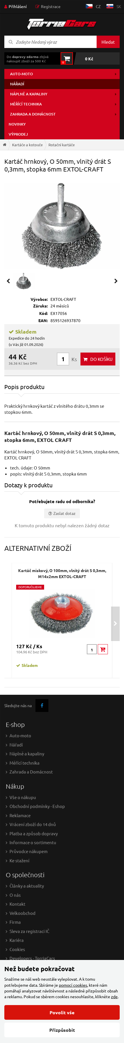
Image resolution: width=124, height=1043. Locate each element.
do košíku (101, 359)
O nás (15, 895)
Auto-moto (21, 73)
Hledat (108, 42)
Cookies (17, 949)
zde (114, 996)
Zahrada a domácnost (33, 114)
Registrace (51, 6)
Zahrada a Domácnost (31, 771)
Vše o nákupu (23, 797)
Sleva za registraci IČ (29, 931)
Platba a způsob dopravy (34, 833)
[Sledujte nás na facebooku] (41, 705)
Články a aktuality (27, 885)
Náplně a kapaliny (28, 94)
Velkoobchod (22, 913)
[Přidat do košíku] (103, 649)
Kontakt (17, 904)
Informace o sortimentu (33, 842)
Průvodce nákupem (29, 851)
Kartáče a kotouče (27, 144)
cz (98, 6)
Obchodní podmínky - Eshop (37, 806)
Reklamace (20, 815)
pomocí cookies (73, 985)
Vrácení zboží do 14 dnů (33, 824)
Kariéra (17, 940)
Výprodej (18, 134)
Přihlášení (18, 6)
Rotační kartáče (61, 144)
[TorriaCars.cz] (4, 144)
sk (119, 6)
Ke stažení (19, 860)
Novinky (17, 124)
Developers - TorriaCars (32, 958)
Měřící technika (26, 104)
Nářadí (17, 83)
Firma (15, 922)
